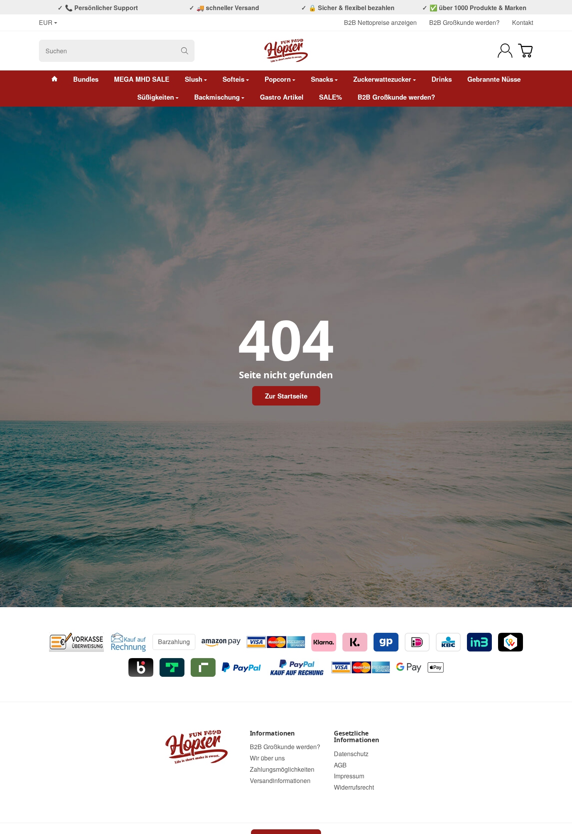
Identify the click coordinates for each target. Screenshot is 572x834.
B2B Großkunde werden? (464, 22)
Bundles (85, 79)
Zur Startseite (286, 395)
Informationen (272, 733)
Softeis (233, 79)
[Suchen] (185, 51)
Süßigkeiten (155, 97)
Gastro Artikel (282, 97)
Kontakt (522, 22)
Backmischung (217, 97)
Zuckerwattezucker (382, 79)
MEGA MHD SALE (141, 79)
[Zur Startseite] (286, 50)
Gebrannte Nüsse (494, 79)
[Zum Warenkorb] (525, 50)
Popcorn (278, 79)
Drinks (442, 79)
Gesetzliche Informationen (356, 737)
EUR (46, 23)
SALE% (330, 97)
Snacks (322, 79)
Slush (193, 79)
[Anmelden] (505, 50)
